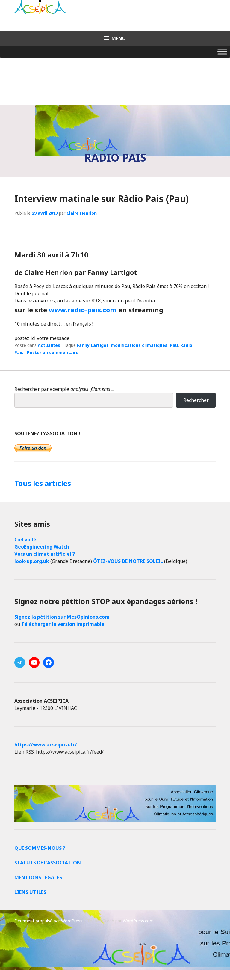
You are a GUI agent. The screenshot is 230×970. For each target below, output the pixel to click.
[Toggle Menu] (222, 51)
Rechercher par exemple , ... (64, 389)
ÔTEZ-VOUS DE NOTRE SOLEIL (128, 561)
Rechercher (196, 400)
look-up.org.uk (31, 561)
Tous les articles (42, 483)
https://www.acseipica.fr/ (45, 744)
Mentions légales (38, 877)
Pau (174, 345)
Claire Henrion (81, 213)
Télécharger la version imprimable (63, 624)
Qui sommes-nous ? (39, 848)
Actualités (49, 345)
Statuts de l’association (47, 862)
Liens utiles (30, 892)
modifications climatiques (139, 345)
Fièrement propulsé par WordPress (48, 921)
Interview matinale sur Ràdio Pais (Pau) (101, 198)
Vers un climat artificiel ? (44, 554)
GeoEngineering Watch (41, 546)
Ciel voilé (25, 539)
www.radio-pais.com (82, 309)
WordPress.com (138, 921)
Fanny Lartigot (92, 345)
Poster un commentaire (52, 352)
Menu (118, 38)
